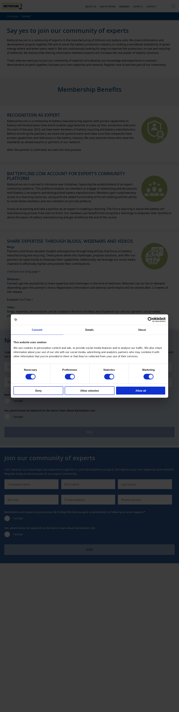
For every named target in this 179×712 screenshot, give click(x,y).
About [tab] (142, 329)
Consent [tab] (37, 329)
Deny (38, 390)
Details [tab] (89, 329)
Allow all (140, 390)
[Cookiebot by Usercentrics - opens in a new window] (150, 319)
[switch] (70, 376)
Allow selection (89, 390)
